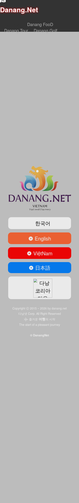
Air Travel (13, 24)
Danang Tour (16, 30)
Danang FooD (40, 24)
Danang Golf (45, 30)
